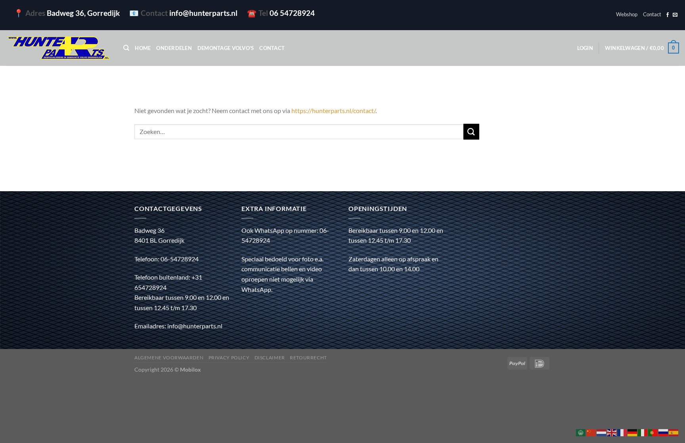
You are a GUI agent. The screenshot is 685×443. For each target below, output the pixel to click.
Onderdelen (174, 48)
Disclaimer (269, 358)
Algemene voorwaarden (168, 358)
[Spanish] (674, 431)
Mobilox (190, 369)
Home (143, 48)
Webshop (626, 14)
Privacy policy (229, 358)
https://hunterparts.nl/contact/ (333, 110)
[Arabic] (581, 431)
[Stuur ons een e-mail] (675, 15)
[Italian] (643, 431)
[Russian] (663, 431)
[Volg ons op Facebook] (667, 15)
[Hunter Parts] (58, 48)
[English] (612, 431)
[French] (622, 431)
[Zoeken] (126, 48)
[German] (633, 431)
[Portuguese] (653, 431)
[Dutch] (602, 431)
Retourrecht (308, 358)
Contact (652, 14)
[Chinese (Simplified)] (591, 431)
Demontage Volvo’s (225, 48)
